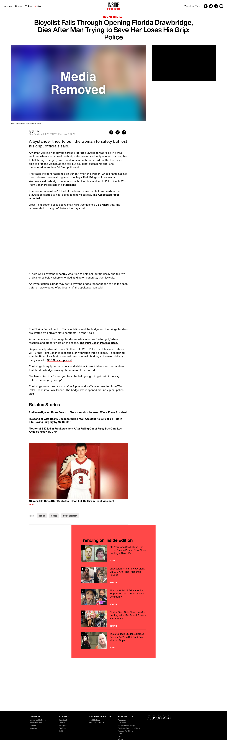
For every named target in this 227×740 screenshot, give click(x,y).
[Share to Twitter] (117, 132)
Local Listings (94, 720)
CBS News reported (59, 360)
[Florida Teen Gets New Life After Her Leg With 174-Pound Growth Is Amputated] (113, 619)
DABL (120, 733)
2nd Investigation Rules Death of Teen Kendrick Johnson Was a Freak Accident (78, 412)
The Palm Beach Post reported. (99, 343)
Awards (33, 725)
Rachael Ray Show (125, 731)
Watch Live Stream (96, 723)
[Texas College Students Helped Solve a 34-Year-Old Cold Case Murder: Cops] (113, 640)
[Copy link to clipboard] (124, 132)
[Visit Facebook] (149, 718)
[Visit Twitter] (154, 718)
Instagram (63, 725)
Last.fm (121, 736)
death (54, 515)
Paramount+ (123, 720)
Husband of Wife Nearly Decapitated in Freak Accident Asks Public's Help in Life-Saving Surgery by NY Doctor (75, 420)
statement (69, 185)
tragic (77, 208)
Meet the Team (36, 723)
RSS (61, 731)
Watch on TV (191, 6)
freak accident (70, 515)
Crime (18, 6)
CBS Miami (102, 205)
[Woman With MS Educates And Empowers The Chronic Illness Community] (113, 597)
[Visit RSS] (168, 718)
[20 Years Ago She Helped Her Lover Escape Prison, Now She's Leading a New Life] (113, 553)
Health (113, 582)
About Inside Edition (38, 720)
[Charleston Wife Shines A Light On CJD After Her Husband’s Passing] (113, 575)
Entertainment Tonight (127, 725)
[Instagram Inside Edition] (216, 6)
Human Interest (113, 16)
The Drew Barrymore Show (129, 728)
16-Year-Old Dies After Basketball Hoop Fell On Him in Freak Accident (71, 501)
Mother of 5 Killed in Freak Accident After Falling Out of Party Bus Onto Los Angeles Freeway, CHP (75, 430)
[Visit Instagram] (158, 718)
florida (42, 515)
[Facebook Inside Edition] (206, 6)
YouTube (62, 728)
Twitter (62, 723)
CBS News (122, 723)
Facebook (63, 720)
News (7, 6)
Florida (80, 153)
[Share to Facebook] (111, 132)
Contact (33, 728)
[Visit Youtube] (163, 718)
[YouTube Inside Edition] (221, 6)
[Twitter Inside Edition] (211, 6)
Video (28, 6)
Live (39, 6)
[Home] (113, 6)
